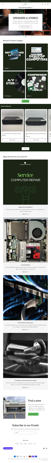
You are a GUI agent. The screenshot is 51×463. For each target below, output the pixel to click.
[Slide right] (28, 145)
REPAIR (25, 443)
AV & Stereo (7, 96)
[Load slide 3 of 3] (26, 37)
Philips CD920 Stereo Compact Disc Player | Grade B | (36, 134)
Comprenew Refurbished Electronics (17, 458)
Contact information (44, 460)
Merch (28, 96)
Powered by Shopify (26, 458)
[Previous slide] (19, 36)
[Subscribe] (35, 432)
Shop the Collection (25, 26)
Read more (24, 214)
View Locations (33, 414)
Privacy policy (39, 458)
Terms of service (45, 458)
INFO (35, 443)
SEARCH (17, 443)
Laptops (6, 68)
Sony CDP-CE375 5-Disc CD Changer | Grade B (11, 133)
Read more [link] (24, 387)
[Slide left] (22, 145)
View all (25, 101)
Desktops (29, 68)
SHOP (21, 443)
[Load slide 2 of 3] (24, 37)
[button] (2, 4)
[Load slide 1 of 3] (22, 37)
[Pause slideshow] (32, 36)
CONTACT (30, 443)
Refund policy (33, 458)
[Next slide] (28, 36)
